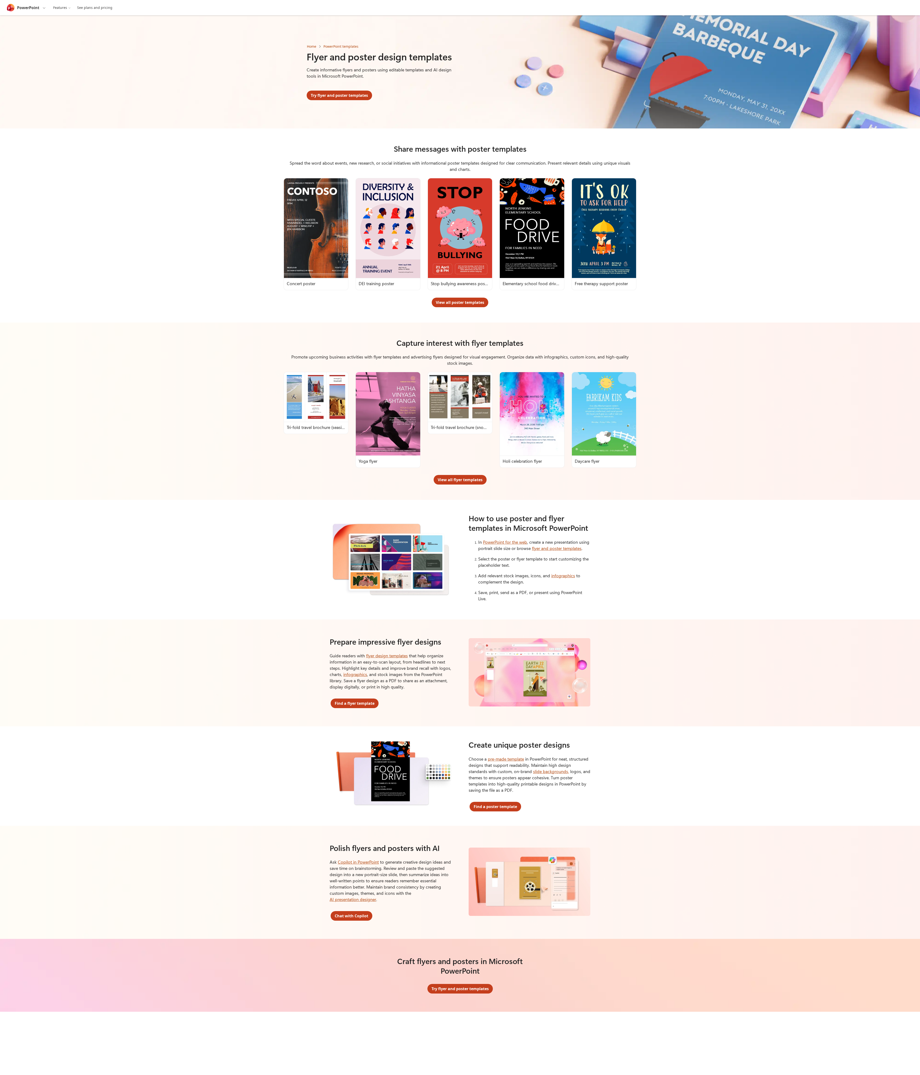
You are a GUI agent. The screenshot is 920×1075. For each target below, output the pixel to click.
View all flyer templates (460, 479)
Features (60, 7)
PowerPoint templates (340, 46)
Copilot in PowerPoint (358, 862)
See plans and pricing (94, 7)
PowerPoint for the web (505, 542)
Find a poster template (495, 806)
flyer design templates (387, 656)
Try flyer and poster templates (339, 95)
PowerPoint (28, 7)
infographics (563, 575)
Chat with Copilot (351, 916)
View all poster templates (460, 302)
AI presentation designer (353, 899)
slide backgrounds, (551, 771)
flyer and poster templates (556, 548)
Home (311, 46)
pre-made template (506, 759)
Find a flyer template (354, 703)
